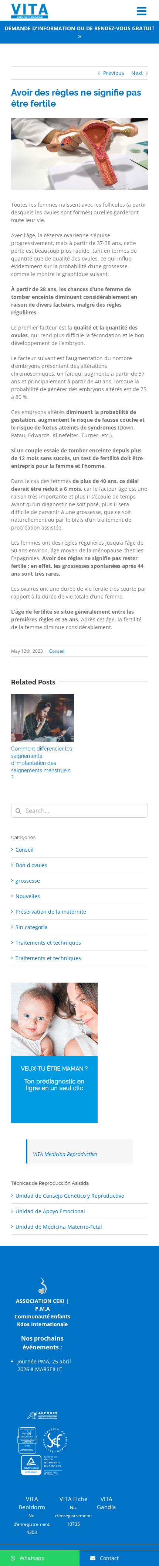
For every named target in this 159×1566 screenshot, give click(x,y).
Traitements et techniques (48, 942)
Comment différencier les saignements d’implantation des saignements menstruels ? (41, 763)
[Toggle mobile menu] (142, 11)
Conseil (56, 651)
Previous (113, 72)
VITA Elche (73, 1499)
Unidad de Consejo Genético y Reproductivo (70, 1195)
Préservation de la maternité (51, 911)
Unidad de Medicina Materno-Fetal (59, 1226)
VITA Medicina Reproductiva (65, 1154)
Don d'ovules (31, 865)
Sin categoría (32, 927)
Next (137, 72)
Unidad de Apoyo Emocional (50, 1211)
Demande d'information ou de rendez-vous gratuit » (80, 32)
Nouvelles (28, 896)
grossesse (28, 880)
